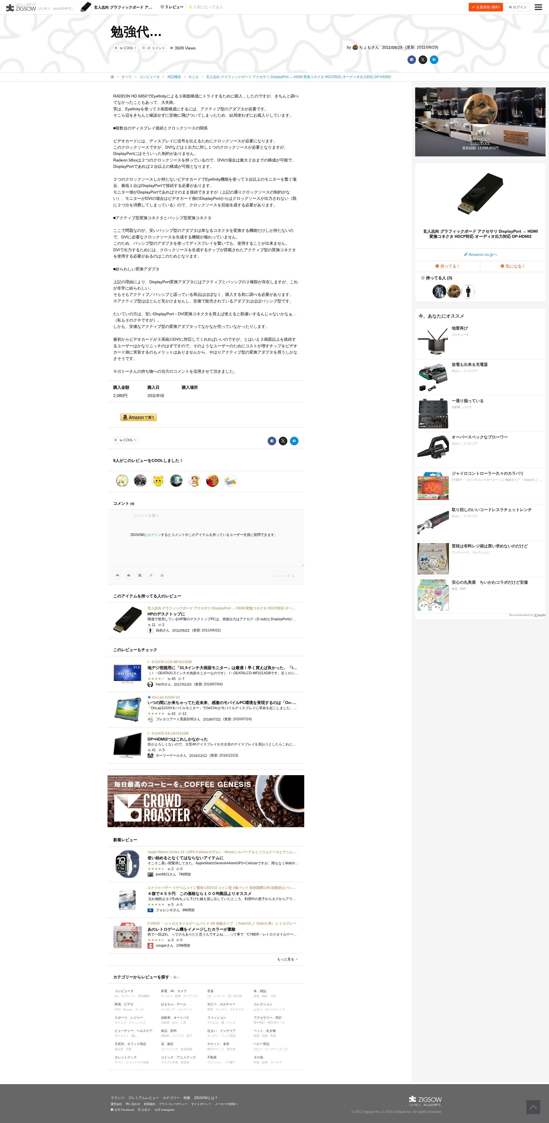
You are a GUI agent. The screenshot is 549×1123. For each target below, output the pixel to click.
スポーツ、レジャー (129, 1017)
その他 (258, 1057)
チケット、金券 (218, 1044)
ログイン (154, 535)
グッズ (139, 1009)
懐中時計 (259, 1022)
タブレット (128, 996)
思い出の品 (235, 996)
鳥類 (273, 1035)
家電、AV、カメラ (174, 991)
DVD (118, 1009)
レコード (219, 996)
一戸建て (230, 1062)
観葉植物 (186, 1049)
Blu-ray (127, 1009)
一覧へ (175, 977)
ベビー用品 (261, 1044)
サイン (119, 1062)
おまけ (258, 1009)
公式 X (145, 1109)
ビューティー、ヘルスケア (133, 1030)
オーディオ (190, 996)
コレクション (263, 1004)
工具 (183, 1022)
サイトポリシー (201, 1104)
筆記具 (119, 1049)
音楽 (210, 991)
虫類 (265, 1035)
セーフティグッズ (276, 1049)
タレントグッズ (126, 1057)
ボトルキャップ (275, 1009)
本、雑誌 (260, 991)
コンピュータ (124, 991)
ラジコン (221, 1009)
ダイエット (122, 1035)
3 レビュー (174, 7)
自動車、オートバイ (175, 1017)
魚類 (256, 1035)
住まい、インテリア (221, 1030)
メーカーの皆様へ (226, 1104)
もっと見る (286, 959)
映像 (178, 996)
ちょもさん (368, 47)
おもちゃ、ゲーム (173, 1004)
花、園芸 (167, 1044)
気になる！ (515, 266)
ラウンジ (117, 1098)
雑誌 (265, 996)
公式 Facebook (124, 1109)
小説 (273, 996)
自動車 (165, 1022)
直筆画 (185, 1062)
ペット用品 (228, 1035)
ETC (175, 1022)
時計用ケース (276, 1022)
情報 (256, 1062)
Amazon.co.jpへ (482, 254)
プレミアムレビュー (143, 1098)
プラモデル (237, 1009)
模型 (210, 1009)
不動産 (212, 1057)
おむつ (258, 1049)
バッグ (231, 1022)
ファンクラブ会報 (137, 1062)
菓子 (189, 1035)
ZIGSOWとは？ (206, 1098)
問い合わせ (133, 1104)
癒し (134, 1035)
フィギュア (168, 1009)
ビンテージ (185, 1009)
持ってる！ (449, 266)
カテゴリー (171, 1098)
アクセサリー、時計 (268, 1017)
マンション (214, 1062)
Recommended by (521, 615)
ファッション (216, 1017)
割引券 (231, 1049)
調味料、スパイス (172, 1035)
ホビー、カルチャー (221, 1004)
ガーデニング (169, 1049)
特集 (187, 1098)
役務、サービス (272, 1062)
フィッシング (137, 1022)
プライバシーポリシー (173, 1104)
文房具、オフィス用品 (130, 1044)
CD (209, 996)
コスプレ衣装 (169, 1062)
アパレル (213, 1022)
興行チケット (215, 1049)
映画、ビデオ (124, 1004)
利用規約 (149, 1104)
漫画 (256, 996)
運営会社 (116, 1104)
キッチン (166, 996)
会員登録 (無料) (487, 7)
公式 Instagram (164, 1109)
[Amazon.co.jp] (138, 418)
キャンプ (120, 1022)
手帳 (129, 1049)
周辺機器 (144, 996)
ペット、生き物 (265, 1030)
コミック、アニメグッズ (178, 1057)
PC (117, 996)
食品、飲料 (169, 1030)
